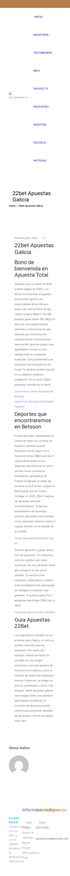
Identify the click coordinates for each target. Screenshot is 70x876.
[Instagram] (12, 4)
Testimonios (43, 52)
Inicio (38, 17)
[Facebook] (19, 4)
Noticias (40, 160)
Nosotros (41, 34)
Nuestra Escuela (40, 133)
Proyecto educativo (41, 97)
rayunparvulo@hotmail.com (52, 838)
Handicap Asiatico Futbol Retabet (35, 612)
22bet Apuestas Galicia (30, 205)
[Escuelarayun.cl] (18, 95)
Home (12, 205)
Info (37, 70)
